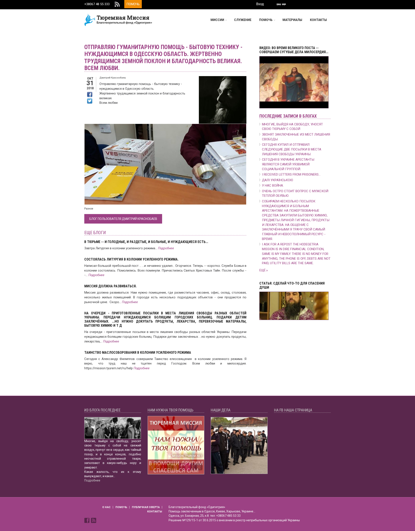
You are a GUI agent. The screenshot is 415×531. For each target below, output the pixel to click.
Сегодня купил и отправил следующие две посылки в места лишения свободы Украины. (291, 149)
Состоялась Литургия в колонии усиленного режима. (131, 259)
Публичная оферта (146, 507)
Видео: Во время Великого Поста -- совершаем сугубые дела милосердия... (293, 50)
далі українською (277, 180)
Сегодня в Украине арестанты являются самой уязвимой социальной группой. (288, 164)
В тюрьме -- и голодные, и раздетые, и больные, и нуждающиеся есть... (146, 242)
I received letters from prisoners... (291, 174)
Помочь (133, 4)
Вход (260, 4)
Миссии (217, 20)
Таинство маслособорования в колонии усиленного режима (137, 352)
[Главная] (90, 20)
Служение (242, 20)
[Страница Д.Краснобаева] (87, 520)
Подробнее (166, 248)
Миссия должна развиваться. (110, 286)
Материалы (292, 20)
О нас (106, 507)
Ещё (262, 270)
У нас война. (273, 185)
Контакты (318, 20)
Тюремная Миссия (123, 17)
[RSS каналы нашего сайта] (93, 520)
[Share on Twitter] (89, 101)
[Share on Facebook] (89, 94)
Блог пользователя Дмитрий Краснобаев (123, 219)
